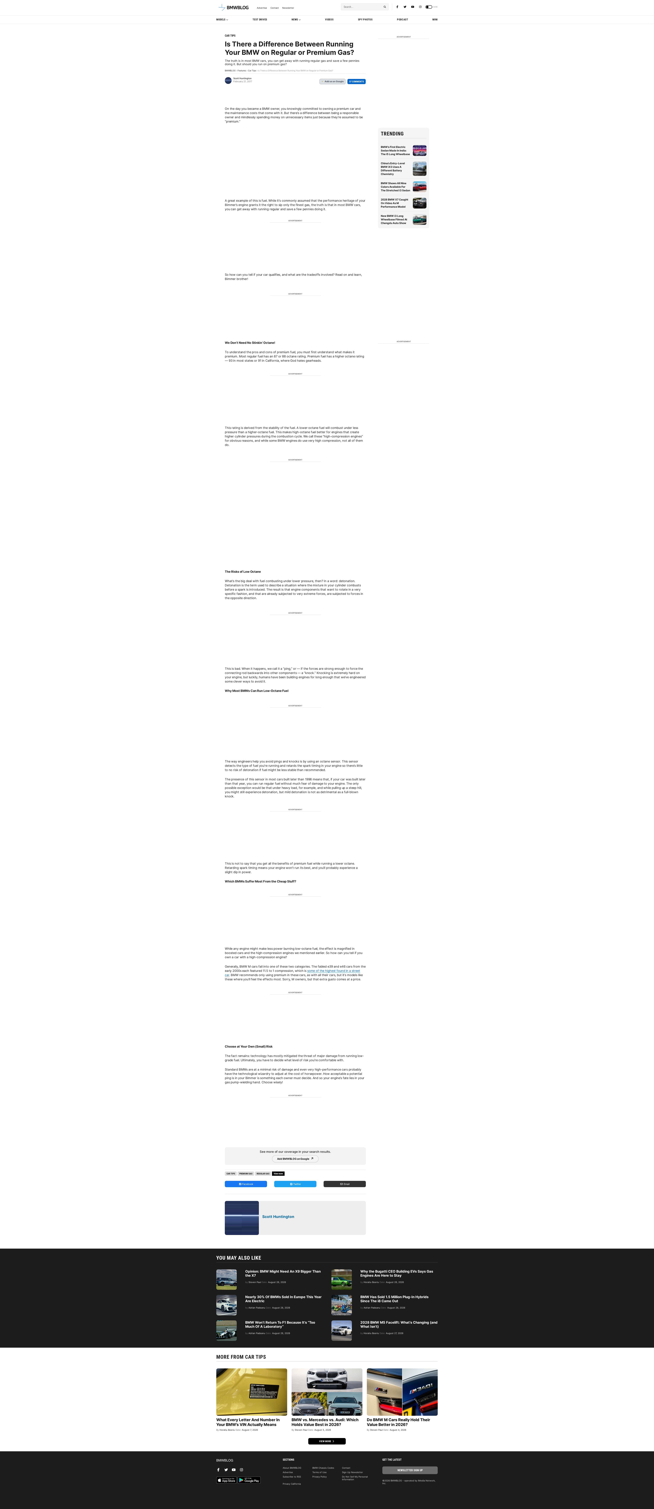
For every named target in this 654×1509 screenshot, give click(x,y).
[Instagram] (420, 7)
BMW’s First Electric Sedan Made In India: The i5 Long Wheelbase (395, 150)
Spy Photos (365, 19)
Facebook (247, 1184)
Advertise (262, 8)
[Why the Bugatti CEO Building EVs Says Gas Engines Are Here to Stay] (341, 1271)
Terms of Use (319, 1472)
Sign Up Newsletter (352, 1472)
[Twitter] (405, 7)
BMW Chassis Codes (323, 1467)
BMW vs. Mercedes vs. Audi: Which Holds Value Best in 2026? (325, 1422)
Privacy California (292, 1483)
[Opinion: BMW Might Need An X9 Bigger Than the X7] (226, 1271)
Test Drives (260, 19)
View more (325, 1441)
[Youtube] (412, 7)
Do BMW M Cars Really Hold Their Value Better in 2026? (398, 1422)
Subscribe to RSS (292, 1476)
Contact (274, 8)
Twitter (297, 1184)
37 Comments (356, 81)
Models (220, 19)
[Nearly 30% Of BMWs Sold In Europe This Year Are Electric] (226, 1296)
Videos (329, 19)
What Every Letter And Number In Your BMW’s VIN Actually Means (248, 1422)
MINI (435, 19)
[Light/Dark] (428, 7)
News (295, 19)
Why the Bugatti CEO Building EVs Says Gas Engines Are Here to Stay (396, 1273)
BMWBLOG (230, 70)
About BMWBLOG (292, 1467)
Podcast (402, 19)
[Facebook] (397, 7)
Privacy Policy (319, 1476)
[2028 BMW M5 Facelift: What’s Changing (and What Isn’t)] (341, 1322)
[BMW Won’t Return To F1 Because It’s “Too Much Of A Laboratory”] (226, 1322)
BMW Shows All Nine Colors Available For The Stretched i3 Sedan (395, 187)
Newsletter (288, 8)
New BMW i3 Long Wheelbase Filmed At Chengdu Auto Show (394, 219)
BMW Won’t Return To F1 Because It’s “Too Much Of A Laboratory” (280, 1324)
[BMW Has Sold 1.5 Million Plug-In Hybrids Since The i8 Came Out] (341, 1296)
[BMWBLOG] (244, 1460)
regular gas (263, 1173)
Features (242, 70)
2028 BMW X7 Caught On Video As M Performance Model (394, 203)
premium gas (245, 1173)
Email (346, 1184)
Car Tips (230, 35)
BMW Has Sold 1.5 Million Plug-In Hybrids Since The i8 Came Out (394, 1299)
